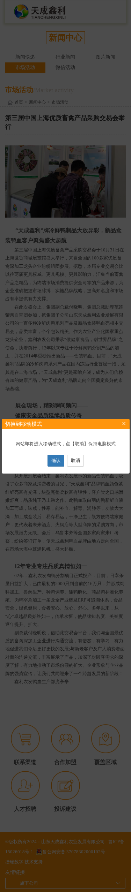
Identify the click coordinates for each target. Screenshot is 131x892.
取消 (75, 460)
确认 (55, 460)
